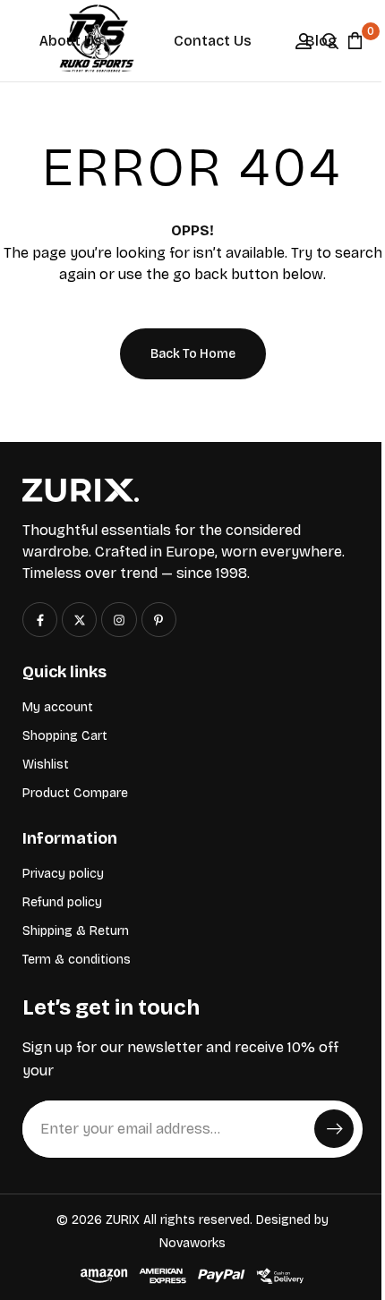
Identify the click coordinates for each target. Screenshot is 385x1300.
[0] (355, 40)
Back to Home (192, 353)
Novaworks (192, 1243)
